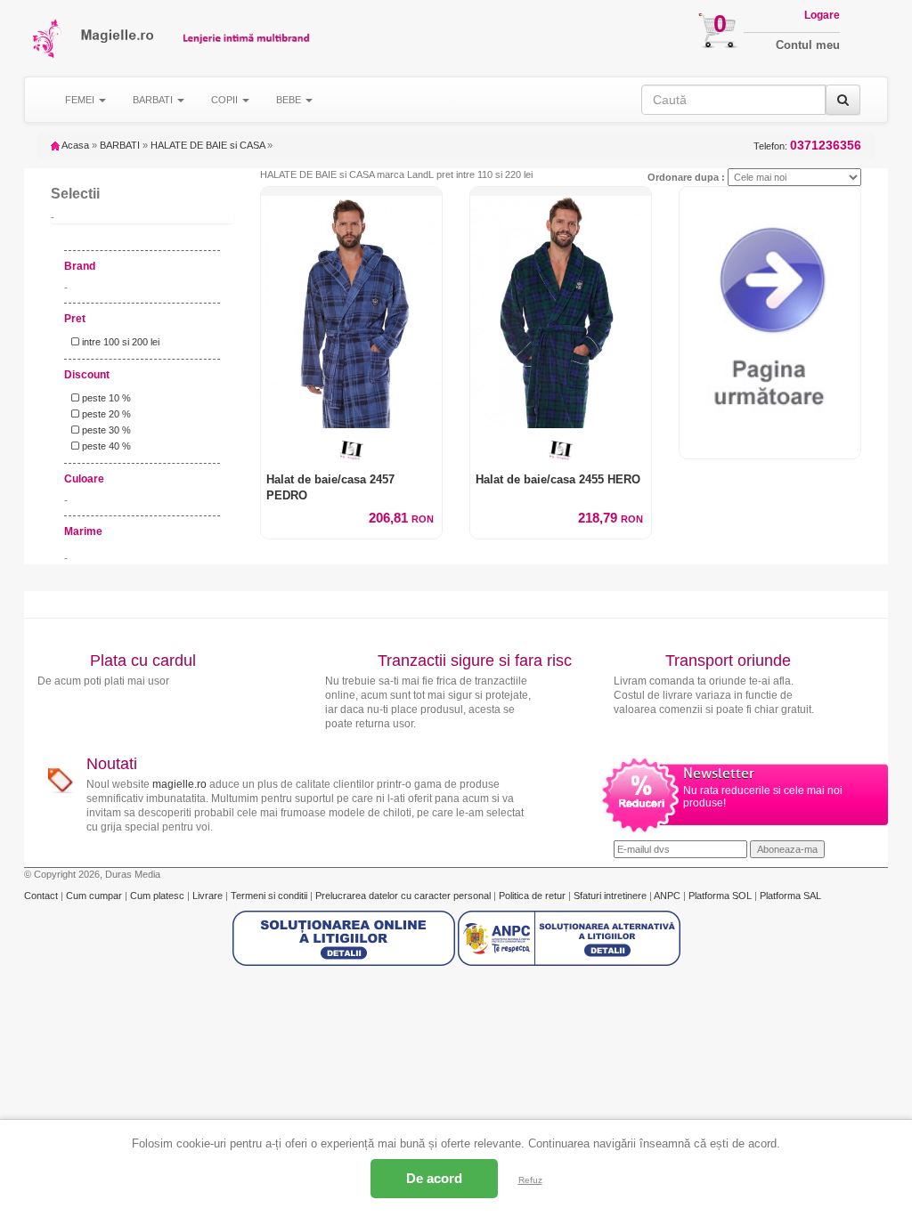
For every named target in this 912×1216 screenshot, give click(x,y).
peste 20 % (105, 414)
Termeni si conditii (270, 895)
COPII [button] (225, 99)
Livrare (208, 895)
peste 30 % (105, 430)
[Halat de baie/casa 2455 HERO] (560, 307)
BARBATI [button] (154, 99)
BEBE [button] (290, 99)
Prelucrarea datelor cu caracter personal (404, 895)
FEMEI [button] (81, 99)
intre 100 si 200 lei (119, 341)
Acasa (74, 145)
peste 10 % (105, 398)
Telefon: (807, 145)
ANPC (667, 895)
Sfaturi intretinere (611, 895)
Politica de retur (533, 895)
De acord (434, 1178)
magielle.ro (179, 784)
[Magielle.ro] (48, 38)
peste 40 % (105, 446)
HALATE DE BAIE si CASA (208, 145)
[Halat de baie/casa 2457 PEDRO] (351, 307)
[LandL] (351, 450)
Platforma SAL (790, 895)
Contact (42, 895)
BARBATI (120, 145)
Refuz (530, 1180)
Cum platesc (158, 895)
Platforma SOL (720, 895)
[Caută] (843, 100)
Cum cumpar (95, 895)
